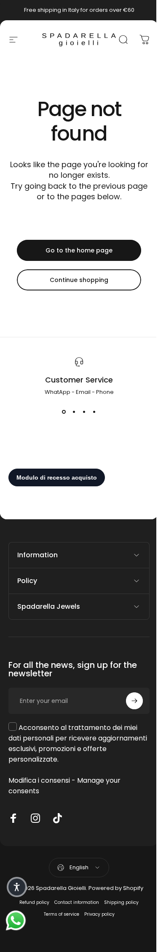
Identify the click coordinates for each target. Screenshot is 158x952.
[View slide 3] (84, 412)
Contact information (73, 902)
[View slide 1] (64, 412)
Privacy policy (96, 914)
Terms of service (58, 914)
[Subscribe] (128, 700)
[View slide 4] (94, 412)
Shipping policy (118, 902)
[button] (17, 887)
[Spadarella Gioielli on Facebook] (13, 818)
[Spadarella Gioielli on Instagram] (35, 818)
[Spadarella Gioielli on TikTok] (57, 818)
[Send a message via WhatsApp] (15, 920)
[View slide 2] (74, 412)
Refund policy (31, 902)
